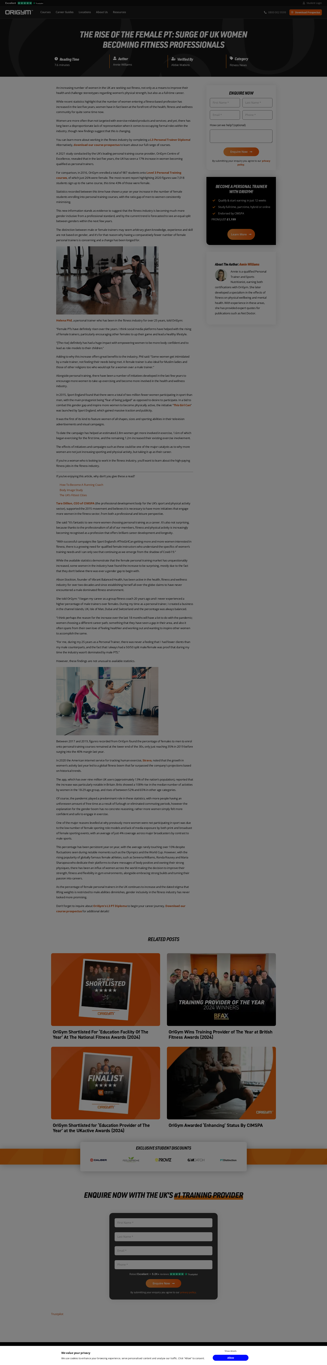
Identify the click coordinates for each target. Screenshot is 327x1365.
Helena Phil (64, 320)
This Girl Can (182, 405)
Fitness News (238, 65)
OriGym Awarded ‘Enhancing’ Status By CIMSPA (216, 1125)
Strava (146, 760)
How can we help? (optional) (227, 125)
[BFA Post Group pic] (221, 955)
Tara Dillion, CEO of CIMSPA (75, 503)
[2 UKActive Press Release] (105, 1048)
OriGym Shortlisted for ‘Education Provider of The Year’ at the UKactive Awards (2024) (101, 1128)
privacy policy (188, 1292)
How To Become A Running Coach (81, 485)
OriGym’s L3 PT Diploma (110, 906)
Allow (230, 1357)
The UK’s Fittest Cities (73, 495)
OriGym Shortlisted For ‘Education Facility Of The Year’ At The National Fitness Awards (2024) (100, 1034)
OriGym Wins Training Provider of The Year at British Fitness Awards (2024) (220, 1034)
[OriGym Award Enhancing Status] (221, 1048)
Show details (231, 1350)
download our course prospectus (97, 145)
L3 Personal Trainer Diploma (170, 140)
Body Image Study (71, 490)
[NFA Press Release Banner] (105, 955)
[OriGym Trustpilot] (24, 3)
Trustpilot (57, 1314)
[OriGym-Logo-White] (19, 11)
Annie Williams (122, 64)
